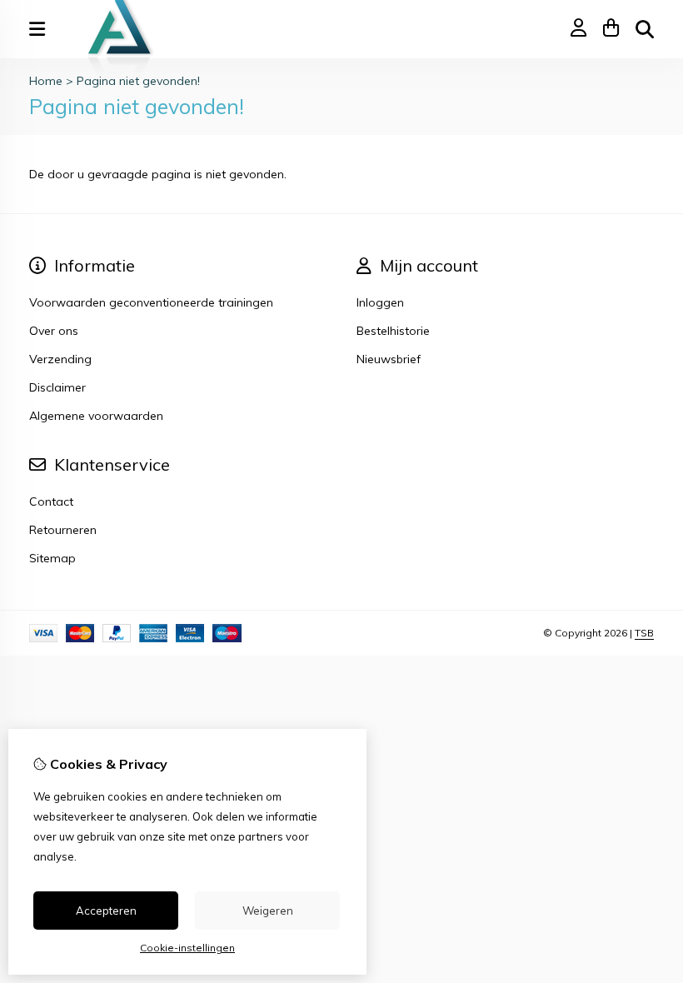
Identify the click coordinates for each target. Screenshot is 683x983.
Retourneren (63, 529)
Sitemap (52, 558)
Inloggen (380, 302)
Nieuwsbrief (388, 359)
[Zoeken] (645, 29)
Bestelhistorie (393, 330)
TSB (644, 632)
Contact (51, 501)
